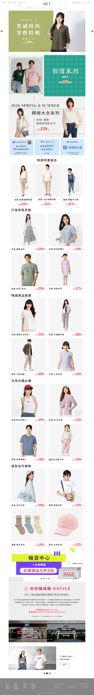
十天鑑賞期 (16, 687)
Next (92, 31)
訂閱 (73, 686)
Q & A (26, 2)
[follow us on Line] (86, 686)
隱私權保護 (33, 685)
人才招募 (7, 688)
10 (52, 50)
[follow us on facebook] (80, 686)
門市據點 (20, 2)
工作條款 (33, 688)
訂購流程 (15, 685)
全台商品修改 (16, 688)
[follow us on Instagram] (83, 686)
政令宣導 (33, 687)
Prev (2, 31)
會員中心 (25, 685)
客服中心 (25, 687)
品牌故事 (7, 685)
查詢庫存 (14, 2)
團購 (9, 2)
